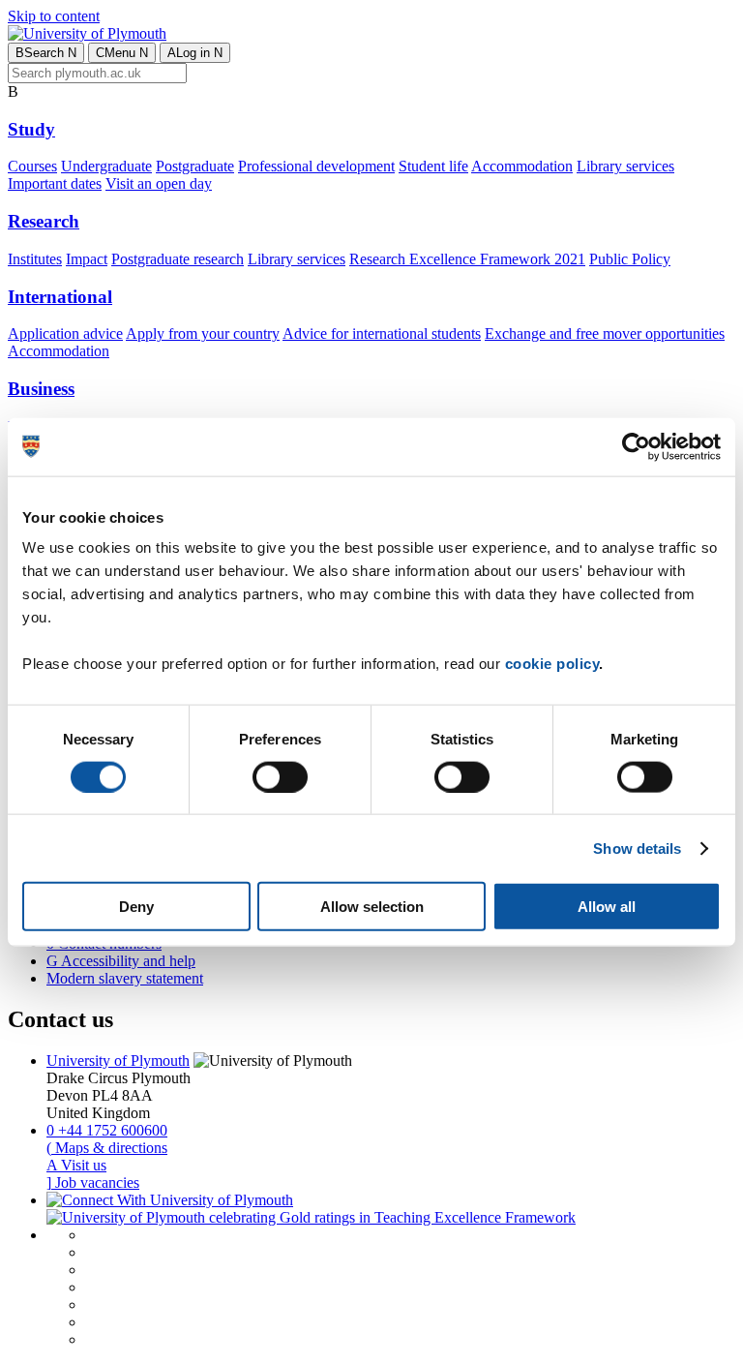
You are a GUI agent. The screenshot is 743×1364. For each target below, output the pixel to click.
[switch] (280, 776)
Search (45, 52)
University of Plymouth (118, 1060)
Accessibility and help (120, 961)
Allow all (607, 906)
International (60, 297)
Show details (637, 847)
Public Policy (629, 259)
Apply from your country (203, 333)
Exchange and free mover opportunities (605, 333)
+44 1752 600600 (106, 1130)
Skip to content (54, 16)
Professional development (316, 166)
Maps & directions (106, 1147)
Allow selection (372, 906)
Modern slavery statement (124, 978)
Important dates (55, 183)
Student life (433, 166)
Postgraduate (195, 166)
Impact (86, 259)
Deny (136, 906)
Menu (122, 52)
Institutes (35, 259)
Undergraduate (106, 166)
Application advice (65, 333)
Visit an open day (158, 183)
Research (43, 221)
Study (31, 129)
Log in (195, 52)
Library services (625, 166)
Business (41, 389)
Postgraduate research (177, 259)
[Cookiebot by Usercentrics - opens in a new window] (636, 446)
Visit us (76, 1165)
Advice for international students (381, 333)
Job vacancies (92, 1182)
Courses (32, 166)
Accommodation (522, 166)
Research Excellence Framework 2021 (467, 259)
